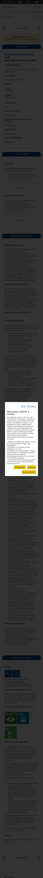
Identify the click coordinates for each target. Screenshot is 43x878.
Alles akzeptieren (29, 472)
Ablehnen (31, 467)
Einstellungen (20, 467)
